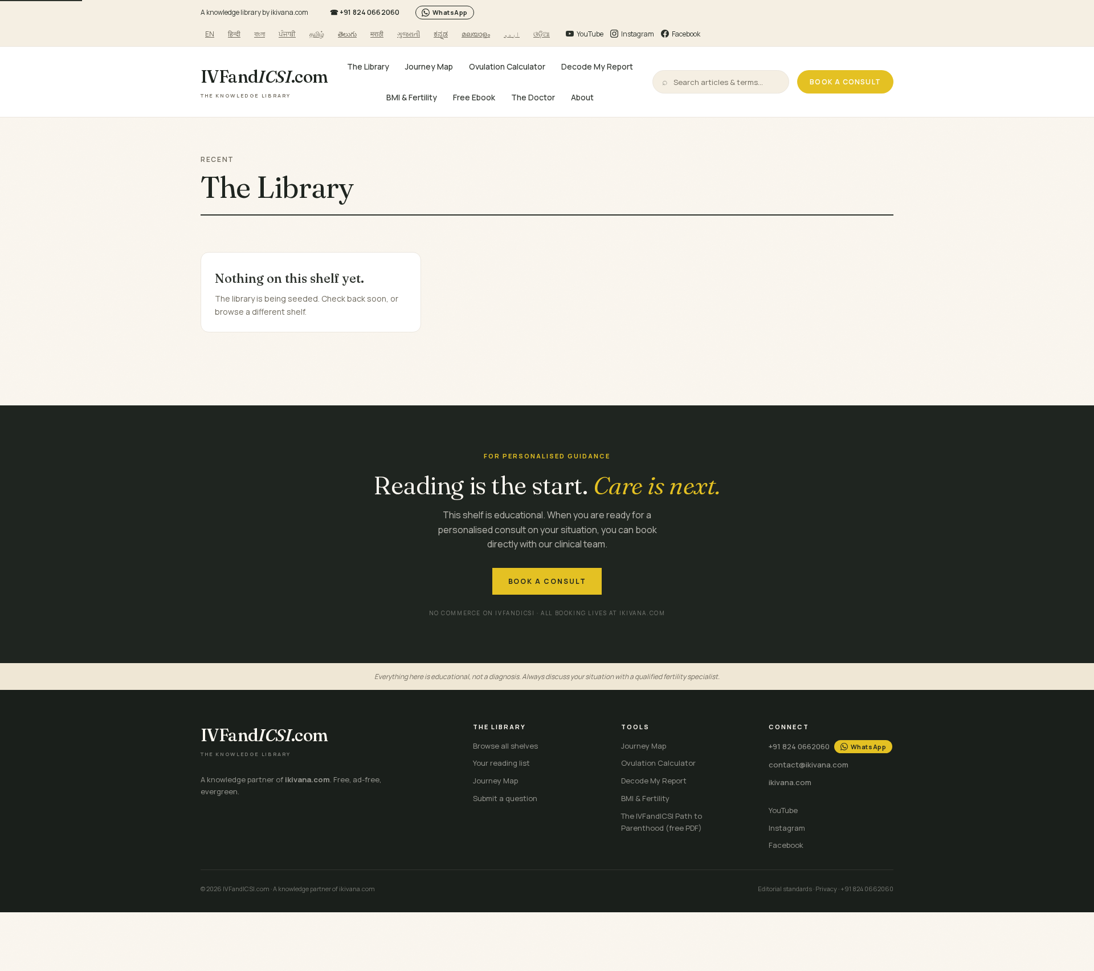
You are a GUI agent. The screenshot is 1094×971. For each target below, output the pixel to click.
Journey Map (429, 66)
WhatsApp (450, 12)
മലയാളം (476, 34)
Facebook (786, 845)
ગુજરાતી (408, 34)
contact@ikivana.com (808, 764)
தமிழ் (316, 34)
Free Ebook (474, 96)
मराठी (376, 34)
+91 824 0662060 (364, 12)
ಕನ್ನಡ (441, 34)
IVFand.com (264, 82)
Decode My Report (597, 66)
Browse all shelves (505, 746)
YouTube (783, 810)
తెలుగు (347, 34)
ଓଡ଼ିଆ (541, 34)
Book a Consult (845, 82)
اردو (512, 34)
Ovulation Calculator (507, 66)
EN (209, 34)
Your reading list (501, 763)
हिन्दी (234, 34)
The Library (368, 66)
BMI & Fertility (411, 96)
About (582, 96)
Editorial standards (785, 888)
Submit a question (505, 798)
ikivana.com (790, 782)
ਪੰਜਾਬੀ (287, 34)
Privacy (826, 888)
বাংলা (259, 34)
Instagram (787, 828)
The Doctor (533, 96)
